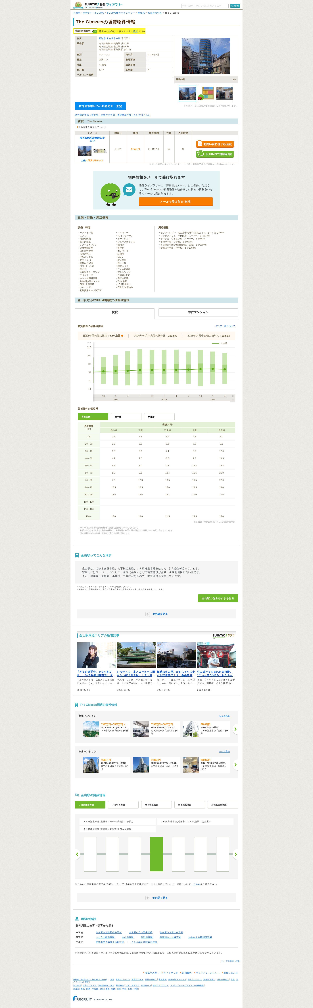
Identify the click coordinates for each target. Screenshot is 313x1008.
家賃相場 (163, 979)
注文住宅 (77, 985)
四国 (119, 989)
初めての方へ (152, 973)
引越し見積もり (132, 985)
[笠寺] (112, 854)
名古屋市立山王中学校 (141, 932)
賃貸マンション (123, 979)
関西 (113, 989)
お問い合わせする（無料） (215, 144)
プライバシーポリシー (208, 973)
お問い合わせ (231, 973)
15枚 (83, 160)
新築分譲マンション (177, 979)
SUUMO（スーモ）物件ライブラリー (97, 5)
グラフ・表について (225, 326)
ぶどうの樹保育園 (105, 937)
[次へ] (235, 729)
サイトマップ (171, 973)
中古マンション (195, 979)
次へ (235, 854)
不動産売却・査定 (106, 985)
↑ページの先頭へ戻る (230, 961)
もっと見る (224, 715)
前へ (77, 854)
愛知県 (141, 13)
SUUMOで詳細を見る (215, 154)
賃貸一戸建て (151, 979)
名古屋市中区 (155, 13)
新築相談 (120, 985)
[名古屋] (200, 854)
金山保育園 (128, 937)
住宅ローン (146, 985)
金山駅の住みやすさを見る (218, 598)
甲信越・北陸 (98, 989)
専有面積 (86, 416)
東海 (108, 989)
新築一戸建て (209, 979)
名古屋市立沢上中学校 (171, 932)
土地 (233, 979)
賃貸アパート (137, 979)
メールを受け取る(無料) (175, 201)
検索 (236, 6)
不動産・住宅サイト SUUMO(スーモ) (90, 979)
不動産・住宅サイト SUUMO (88, 13)
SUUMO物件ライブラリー (121, 13)
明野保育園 (147, 937)
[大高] (90, 854)
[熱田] (134, 854)
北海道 (76, 989)
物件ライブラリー (161, 985)
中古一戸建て (223, 979)
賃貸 (135, 31)
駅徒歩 (151, 416)
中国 (124, 989)
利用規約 (187, 973)
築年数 (118, 416)
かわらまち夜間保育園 (200, 937)
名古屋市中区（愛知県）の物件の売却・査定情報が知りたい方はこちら (112, 115)
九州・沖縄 (133, 989)
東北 (83, 989)
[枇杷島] (222, 854)
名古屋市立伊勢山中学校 (109, 932)
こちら (196, 884)
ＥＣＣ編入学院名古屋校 (144, 942)
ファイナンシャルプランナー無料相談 (187, 985)
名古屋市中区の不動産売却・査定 (100, 106)
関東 (88, 989)
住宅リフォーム (90, 985)
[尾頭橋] (178, 854)
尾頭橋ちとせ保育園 (170, 937)
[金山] (156, 854)
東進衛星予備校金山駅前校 (110, 942)
